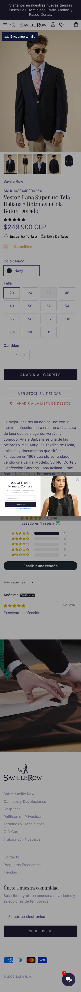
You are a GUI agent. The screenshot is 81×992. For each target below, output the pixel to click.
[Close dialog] (77, 479)
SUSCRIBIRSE (20, 504)
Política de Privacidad (25, 508)
